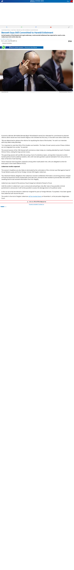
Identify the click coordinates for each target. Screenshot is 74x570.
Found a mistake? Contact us (36, 204)
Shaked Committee (7, 43)
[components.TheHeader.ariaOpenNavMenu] (11, 1)
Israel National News (5, 30)
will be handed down (35, 196)
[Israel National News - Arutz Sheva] (37, 1)
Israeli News (13, 30)
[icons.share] (71, 1)
